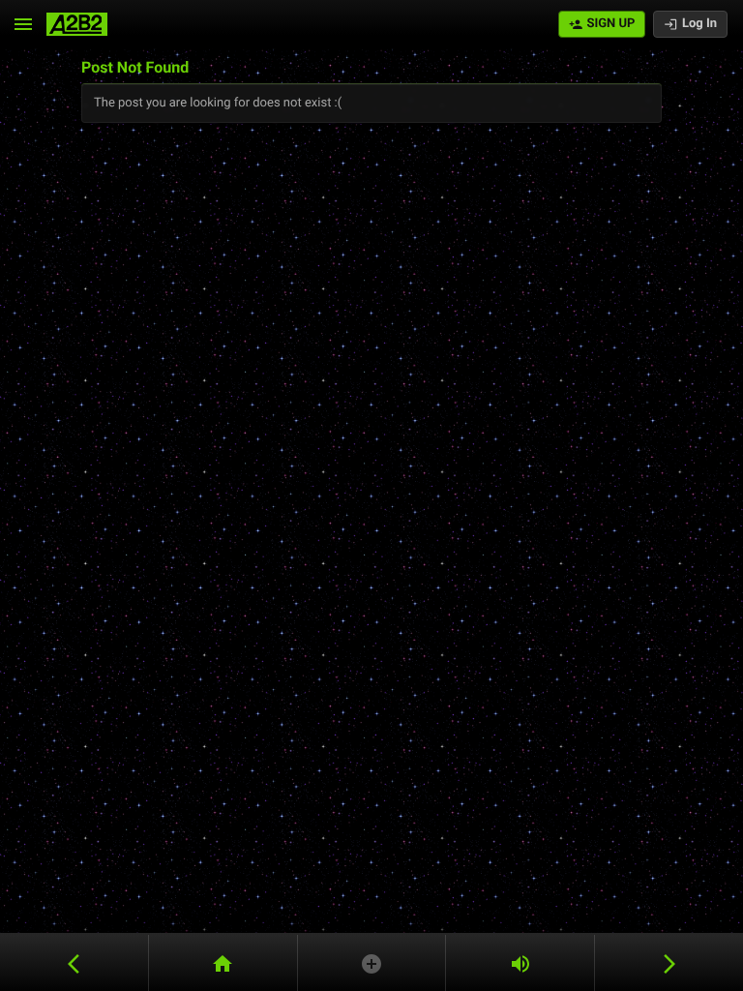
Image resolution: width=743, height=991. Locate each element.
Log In (699, 23)
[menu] (23, 24)
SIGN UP (610, 23)
